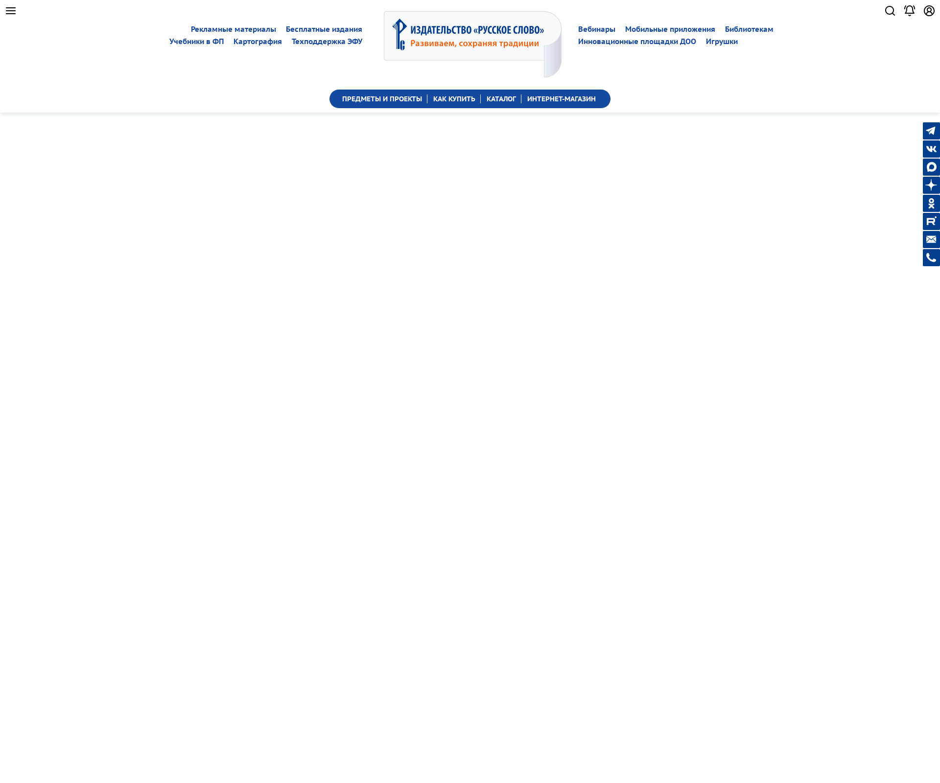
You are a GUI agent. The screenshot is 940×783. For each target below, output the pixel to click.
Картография (258, 41)
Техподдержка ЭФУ (327, 41)
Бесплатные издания (324, 29)
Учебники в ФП (196, 41)
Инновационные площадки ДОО (637, 41)
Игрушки (722, 41)
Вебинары (596, 29)
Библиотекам (749, 29)
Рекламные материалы (233, 29)
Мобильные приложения (670, 29)
